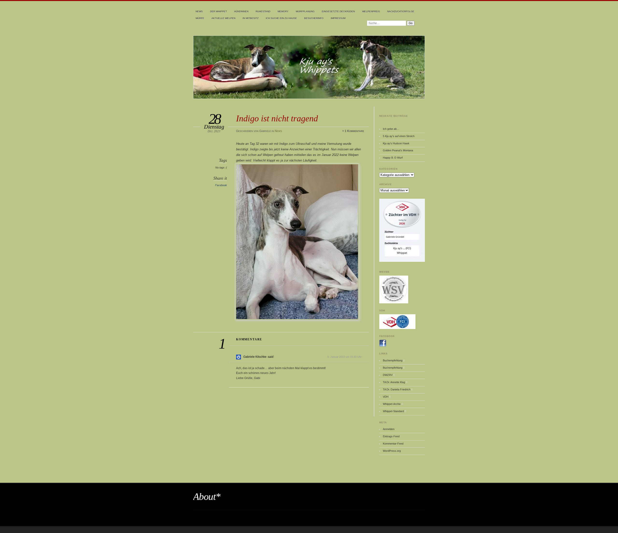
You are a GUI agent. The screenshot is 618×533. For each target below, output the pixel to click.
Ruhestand (263, 11)
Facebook (221, 185)
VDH (385, 396)
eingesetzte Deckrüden (338, 11)
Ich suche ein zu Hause (281, 18)
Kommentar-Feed (393, 443)
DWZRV (388, 374)
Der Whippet (218, 11)
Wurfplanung (305, 11)
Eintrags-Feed (391, 436)
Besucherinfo (313, 18)
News (199, 11)
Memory (283, 11)
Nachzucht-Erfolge (400, 11)
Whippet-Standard (393, 411)
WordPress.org (392, 450)
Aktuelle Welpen (223, 18)
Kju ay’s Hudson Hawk (396, 143)
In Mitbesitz (251, 18)
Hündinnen (241, 11)
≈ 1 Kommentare (353, 131)
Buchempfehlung (392, 360)
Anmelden (388, 429)
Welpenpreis (371, 11)
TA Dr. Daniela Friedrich (396, 389)
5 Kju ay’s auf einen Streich (398, 136)
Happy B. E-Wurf (393, 157)
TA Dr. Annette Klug (394, 382)
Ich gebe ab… (391, 128)
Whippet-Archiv (392, 403)
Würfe (200, 18)
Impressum (338, 18)
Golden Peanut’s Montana (398, 150)
